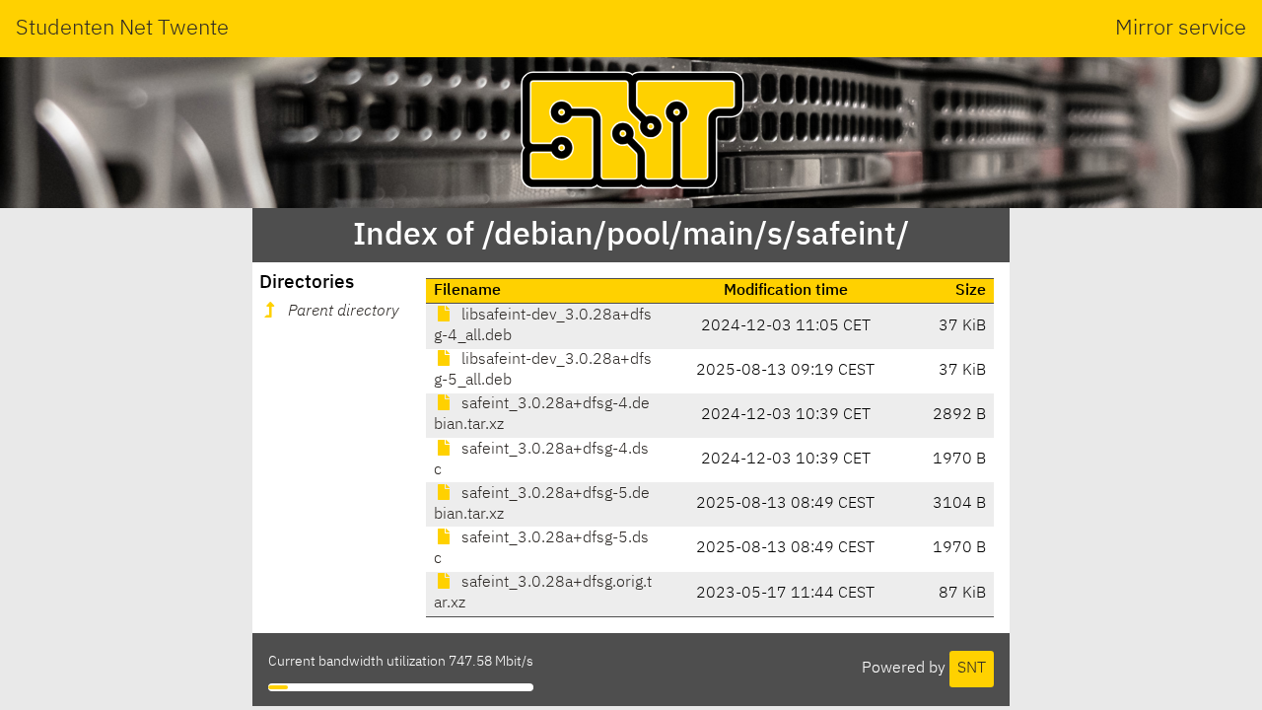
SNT (971, 668)
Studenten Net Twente (122, 28)
